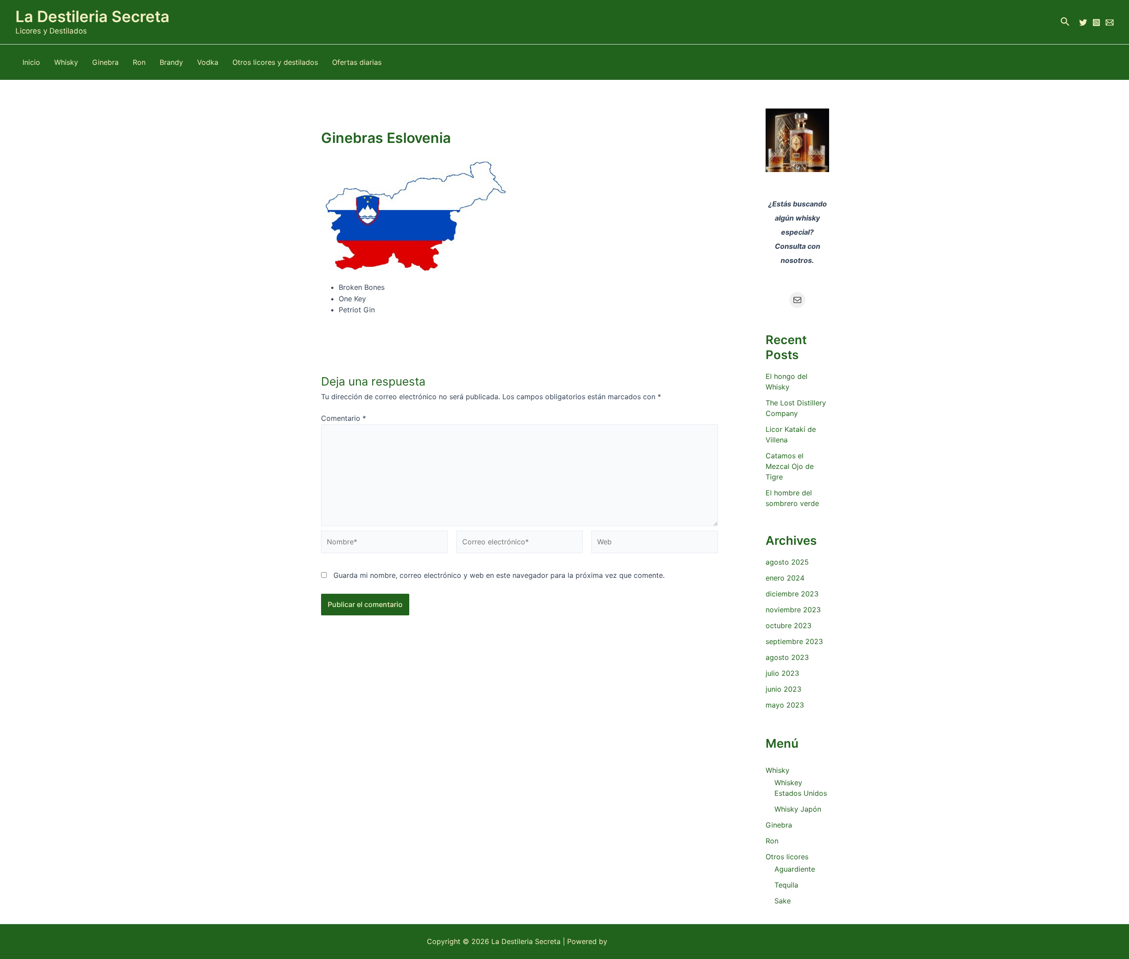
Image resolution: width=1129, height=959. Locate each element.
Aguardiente (794, 869)
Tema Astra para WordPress (656, 941)
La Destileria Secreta (92, 16)
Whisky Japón (797, 809)
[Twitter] (1083, 22)
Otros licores (787, 856)
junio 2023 (783, 689)
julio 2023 (782, 673)
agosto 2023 (787, 657)
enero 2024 (785, 577)
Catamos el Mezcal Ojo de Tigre (790, 466)
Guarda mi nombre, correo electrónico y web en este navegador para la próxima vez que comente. (499, 575)
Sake (782, 900)
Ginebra (105, 62)
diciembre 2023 (792, 593)
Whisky (66, 62)
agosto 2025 (787, 562)
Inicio (31, 62)
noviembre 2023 (793, 609)
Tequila (786, 884)
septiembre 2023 (794, 641)
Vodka (207, 62)
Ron (139, 62)
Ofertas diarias (356, 62)
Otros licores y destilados (275, 62)
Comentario (343, 418)
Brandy (171, 62)
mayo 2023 (785, 705)
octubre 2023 (788, 625)
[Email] (1110, 22)
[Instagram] (1096, 22)
